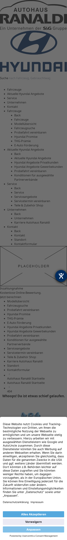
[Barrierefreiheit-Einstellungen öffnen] (61, 276)
